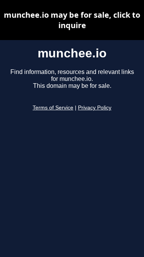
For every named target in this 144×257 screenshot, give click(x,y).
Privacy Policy (94, 108)
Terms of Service (53, 108)
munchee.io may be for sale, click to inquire (72, 20)
